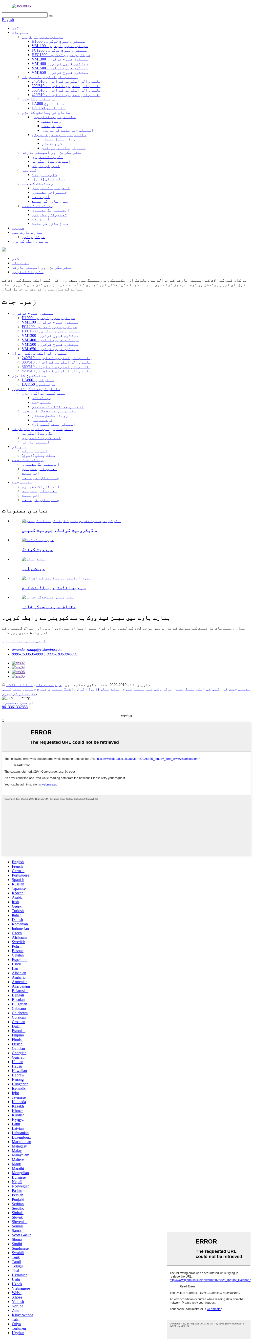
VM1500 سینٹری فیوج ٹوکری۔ (60, 68)
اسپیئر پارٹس (46, 166)
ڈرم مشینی (52, 143)
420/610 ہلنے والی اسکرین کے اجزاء (66, 95)
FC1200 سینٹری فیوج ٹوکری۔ (59, 50)
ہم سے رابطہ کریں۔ (30, 241)
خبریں (18, 228)
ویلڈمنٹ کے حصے (37, 183)
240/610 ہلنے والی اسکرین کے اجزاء (66, 81)
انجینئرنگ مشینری (51, 188)
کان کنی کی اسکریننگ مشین (201, 689)
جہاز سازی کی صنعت (50, 201)
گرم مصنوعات (49, 685)
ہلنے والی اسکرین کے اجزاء (50, 77)
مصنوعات (20, 32)
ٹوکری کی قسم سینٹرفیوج (147, 689)
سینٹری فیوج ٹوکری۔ (42, 37)
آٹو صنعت (41, 197)
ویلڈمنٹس (51, 121)
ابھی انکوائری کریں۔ (24, 641)
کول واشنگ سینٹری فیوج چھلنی (54, 689)
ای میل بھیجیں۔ (18, 702)
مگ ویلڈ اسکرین (47, 157)
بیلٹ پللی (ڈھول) (49, 179)
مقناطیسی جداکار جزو (54, 117)
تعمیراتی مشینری (49, 192)
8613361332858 (15, 707)
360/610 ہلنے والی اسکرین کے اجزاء (66, 90)
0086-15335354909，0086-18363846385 (45, 654)
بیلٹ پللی (33, 568)
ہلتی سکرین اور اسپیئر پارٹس (52, 152)
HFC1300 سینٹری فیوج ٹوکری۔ (61, 55)
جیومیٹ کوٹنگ (37, 549)
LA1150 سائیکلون (48, 108)
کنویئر (29, 170)
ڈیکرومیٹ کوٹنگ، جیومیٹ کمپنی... (59, 530)
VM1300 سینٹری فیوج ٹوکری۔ (60, 59)
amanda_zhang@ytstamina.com (37, 649)
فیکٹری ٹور (33, 237)
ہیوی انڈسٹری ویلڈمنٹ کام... (54, 587)
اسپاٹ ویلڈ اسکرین (51, 161)
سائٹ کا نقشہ (19, 685)
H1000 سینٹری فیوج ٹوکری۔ (58, 41)
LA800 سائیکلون (48, 103)
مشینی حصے (52, 126)
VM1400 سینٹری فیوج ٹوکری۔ (60, 63)
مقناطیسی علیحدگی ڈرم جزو (59, 135)
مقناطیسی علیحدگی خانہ (49, 606)
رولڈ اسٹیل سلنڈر (60, 139)
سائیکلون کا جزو (39, 99)
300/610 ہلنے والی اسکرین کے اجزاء (66, 86)
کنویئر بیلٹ (44, 174)
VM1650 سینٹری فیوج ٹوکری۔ (60, 72)
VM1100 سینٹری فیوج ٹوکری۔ (60, 46)
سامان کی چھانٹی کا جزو (46, 112)
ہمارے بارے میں (27, 232)
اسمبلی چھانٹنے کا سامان (68, 130)
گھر (15, 28)
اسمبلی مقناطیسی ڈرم (63, 148)
